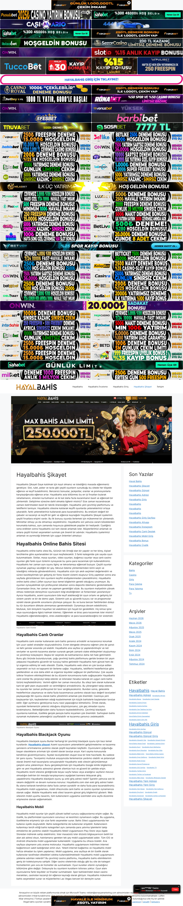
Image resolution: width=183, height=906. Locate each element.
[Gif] (91, 186)
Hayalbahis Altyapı (139, 522)
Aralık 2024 (135, 641)
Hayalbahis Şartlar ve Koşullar (155, 796)
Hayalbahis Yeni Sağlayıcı (155, 789)
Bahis (132, 570)
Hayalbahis (77, 386)
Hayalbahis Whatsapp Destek (156, 778)
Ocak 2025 (135, 636)
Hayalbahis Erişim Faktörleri (138, 713)
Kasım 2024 (135, 645)
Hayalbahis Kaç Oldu (155, 750)
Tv (130, 593)
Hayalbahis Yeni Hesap (137, 789)
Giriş (131, 579)
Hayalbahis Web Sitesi (136, 778)
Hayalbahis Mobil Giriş (141, 536)
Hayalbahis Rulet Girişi (156, 757)
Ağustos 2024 (136, 659)
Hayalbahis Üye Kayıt (136, 792)
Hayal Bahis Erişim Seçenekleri (139, 716)
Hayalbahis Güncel (139, 490)
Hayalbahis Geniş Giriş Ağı (138, 720)
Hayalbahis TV (152, 767)
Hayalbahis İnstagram (140, 527)
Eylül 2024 (134, 654)
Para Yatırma (136, 588)
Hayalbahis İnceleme (98, 386)
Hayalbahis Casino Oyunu (137, 703)
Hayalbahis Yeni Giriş (142, 784)
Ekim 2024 (134, 650)
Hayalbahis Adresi (139, 495)
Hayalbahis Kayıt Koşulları (138, 750)
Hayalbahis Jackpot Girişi (156, 743)
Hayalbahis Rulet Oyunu (137, 761)
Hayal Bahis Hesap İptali (137, 743)
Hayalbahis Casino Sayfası (138, 706)
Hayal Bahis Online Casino (155, 754)
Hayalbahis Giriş (120, 386)
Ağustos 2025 (136, 627)
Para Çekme (135, 584)
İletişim (160, 386)
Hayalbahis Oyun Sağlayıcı (138, 757)
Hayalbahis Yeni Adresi (143, 781)
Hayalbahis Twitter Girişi (137, 771)
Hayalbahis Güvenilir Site (137, 740)
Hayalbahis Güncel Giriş (143, 736)
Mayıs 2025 (135, 632)
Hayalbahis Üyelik (138, 545)
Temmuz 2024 (137, 664)
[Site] (45, 137)
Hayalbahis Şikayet (143, 386)
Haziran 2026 (136, 618)
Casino (132, 575)
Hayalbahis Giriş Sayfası (142, 517)
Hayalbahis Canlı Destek (142, 531)
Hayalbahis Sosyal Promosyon (139, 764)
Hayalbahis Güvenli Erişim (156, 740)
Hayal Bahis (135, 481)
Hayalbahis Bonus (138, 540)
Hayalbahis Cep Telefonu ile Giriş (140, 709)
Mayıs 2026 (135, 623)
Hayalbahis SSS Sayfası (137, 767)
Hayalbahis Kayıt (135, 747)
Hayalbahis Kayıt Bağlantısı (151, 747)
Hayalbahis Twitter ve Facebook (140, 774)
